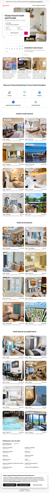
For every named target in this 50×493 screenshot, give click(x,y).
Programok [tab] (16, 443)
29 (19, 48)
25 (9, 48)
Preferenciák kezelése (37, 484)
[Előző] (22, 55)
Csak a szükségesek (23, 484)
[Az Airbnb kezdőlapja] (6, 5)
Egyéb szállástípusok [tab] (7, 443)
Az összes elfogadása (9, 484)
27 (14, 48)
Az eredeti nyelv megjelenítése (36, 1)
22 (19, 46)
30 (22, 48)
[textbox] (10, 29)
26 (11, 48)
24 (6, 48)
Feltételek (28, 490)
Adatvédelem (22, 490)
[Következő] (27, 55)
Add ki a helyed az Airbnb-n (39, 5)
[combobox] (16, 24)
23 (22, 46)
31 (6, 51)
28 (17, 48)
